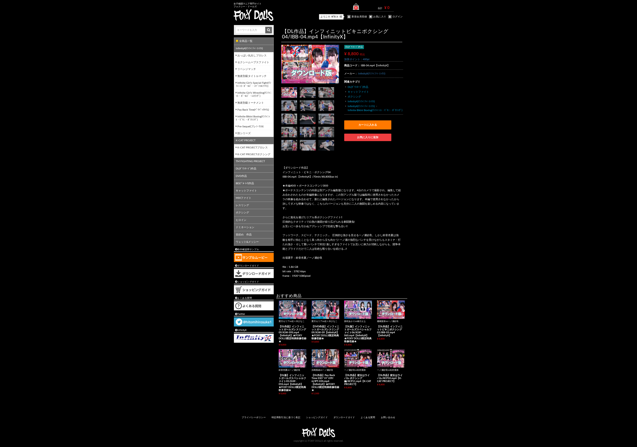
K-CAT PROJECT (245, 140)
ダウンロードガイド (344, 417)
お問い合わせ (388, 417)
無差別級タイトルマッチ (252, 76)
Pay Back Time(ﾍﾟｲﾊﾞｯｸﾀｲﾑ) (253, 109)
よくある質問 (368, 417)
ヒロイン (241, 220)
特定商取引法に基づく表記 (286, 417)
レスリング (242, 205)
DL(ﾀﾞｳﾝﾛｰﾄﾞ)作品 (246, 168)
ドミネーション (245, 227)
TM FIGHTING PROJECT (250, 161)
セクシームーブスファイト (253, 62)
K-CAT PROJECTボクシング (253, 154)
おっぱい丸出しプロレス (252, 55)
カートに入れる (367, 125)
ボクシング (242, 212)
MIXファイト (243, 198)
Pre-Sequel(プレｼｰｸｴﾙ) (250, 126)
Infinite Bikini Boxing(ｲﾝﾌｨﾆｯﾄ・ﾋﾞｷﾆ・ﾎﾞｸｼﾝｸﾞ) (253, 118)
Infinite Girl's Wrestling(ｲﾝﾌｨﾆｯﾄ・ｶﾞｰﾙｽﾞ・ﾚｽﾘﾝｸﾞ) (253, 94)
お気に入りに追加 (367, 137)
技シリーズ (244, 133)
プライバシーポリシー (254, 417)
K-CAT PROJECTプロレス (252, 147)
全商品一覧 (245, 41)
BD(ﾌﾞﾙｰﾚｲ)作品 (245, 183)
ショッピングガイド (317, 417)
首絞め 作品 (244, 234)
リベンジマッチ (246, 69)
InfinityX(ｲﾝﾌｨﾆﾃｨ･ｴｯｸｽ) (249, 48)
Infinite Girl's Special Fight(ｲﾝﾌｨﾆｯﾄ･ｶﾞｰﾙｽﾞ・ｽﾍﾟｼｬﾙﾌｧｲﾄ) (253, 84)
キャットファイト (246, 190)
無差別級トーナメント (250, 102)
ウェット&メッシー (247, 242)
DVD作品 (241, 176)
